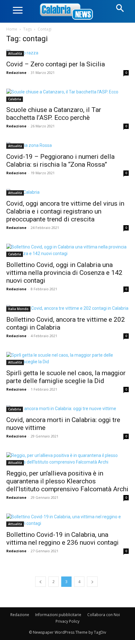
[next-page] (92, 581)
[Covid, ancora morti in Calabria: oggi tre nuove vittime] (67, 408)
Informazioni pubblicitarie (58, 614)
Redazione (16, 72)
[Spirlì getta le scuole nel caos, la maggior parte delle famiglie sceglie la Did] (67, 358)
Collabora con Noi (103, 614)
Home (11, 29)
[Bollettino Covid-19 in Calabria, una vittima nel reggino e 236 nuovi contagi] (67, 520)
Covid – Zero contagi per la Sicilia (55, 64)
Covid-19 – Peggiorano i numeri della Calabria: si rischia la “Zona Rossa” (60, 160)
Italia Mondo (18, 309)
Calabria (14, 99)
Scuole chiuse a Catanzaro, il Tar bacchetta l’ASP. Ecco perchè (53, 113)
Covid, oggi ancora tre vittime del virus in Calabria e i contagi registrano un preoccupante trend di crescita (65, 211)
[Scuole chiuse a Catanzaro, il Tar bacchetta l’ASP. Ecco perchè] (67, 95)
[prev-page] (40, 581)
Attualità (15, 53)
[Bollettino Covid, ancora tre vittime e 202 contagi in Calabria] (67, 308)
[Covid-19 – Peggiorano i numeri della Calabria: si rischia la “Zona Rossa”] (67, 145)
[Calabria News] (67, 12)
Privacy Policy (67, 621)
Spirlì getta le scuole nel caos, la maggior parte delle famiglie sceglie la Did (66, 377)
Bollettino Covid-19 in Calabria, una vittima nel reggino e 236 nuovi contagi (62, 538)
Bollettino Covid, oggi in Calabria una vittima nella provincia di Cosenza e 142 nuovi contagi (64, 272)
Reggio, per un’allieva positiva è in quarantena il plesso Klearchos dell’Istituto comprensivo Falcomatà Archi (67, 481)
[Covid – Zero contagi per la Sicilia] (67, 53)
